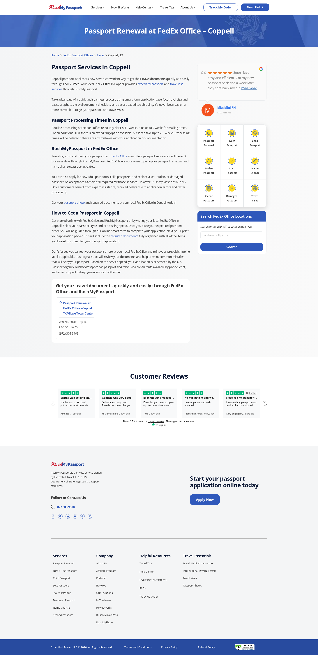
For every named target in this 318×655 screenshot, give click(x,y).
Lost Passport (61, 585)
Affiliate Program (106, 571)
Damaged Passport (64, 600)
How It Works (120, 7)
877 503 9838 (65, 507)
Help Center (143, 7)
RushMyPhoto (104, 622)
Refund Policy (206, 647)
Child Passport (61, 578)
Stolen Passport (62, 593)
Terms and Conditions (138, 647)
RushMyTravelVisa (107, 615)
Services (96, 7)
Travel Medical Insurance (198, 563)
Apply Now (205, 499)
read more (249, 88)
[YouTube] (75, 516)
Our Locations (104, 593)
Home (55, 55)
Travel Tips (167, 7)
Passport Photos (192, 585)
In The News (103, 600)
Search (232, 247)
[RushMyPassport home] (65, 7)
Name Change (61, 607)
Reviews (101, 585)
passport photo (74, 203)
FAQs (142, 588)
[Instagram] (60, 516)
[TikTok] (82, 516)
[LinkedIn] (68, 516)
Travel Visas (190, 578)
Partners (101, 578)
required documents (124, 236)
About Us (187, 7)
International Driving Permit (199, 571)
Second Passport (63, 615)
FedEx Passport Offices (78, 55)
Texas (100, 55)
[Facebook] (53, 516)
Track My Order (220, 7)
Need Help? (255, 7)
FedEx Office (120, 156)
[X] (90, 516)
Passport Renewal (63, 563)
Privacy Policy (169, 647)
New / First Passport (65, 571)
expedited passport (150, 84)
